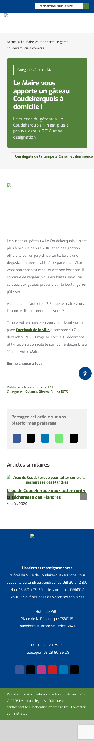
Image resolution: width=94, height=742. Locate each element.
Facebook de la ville (33, 330)
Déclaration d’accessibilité (50, 707)
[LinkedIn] (45, 438)
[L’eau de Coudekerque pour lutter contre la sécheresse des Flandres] (47, 477)
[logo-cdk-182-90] (24, 14)
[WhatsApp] (59, 438)
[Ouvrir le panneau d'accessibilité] (85, 373)
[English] (14, 6)
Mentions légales (33, 701)
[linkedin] (63, 669)
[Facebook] (16, 438)
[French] (20, 6)
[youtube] (52, 669)
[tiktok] (74, 669)
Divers (51, 70)
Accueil (12, 42)
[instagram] (41, 669)
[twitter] (30, 669)
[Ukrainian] (26, 6)
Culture (40, 70)
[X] (31, 438)
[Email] (73, 438)
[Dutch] (8, 6)
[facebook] (19, 669)
